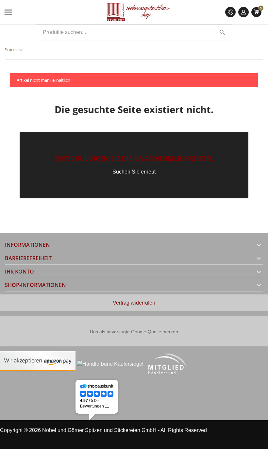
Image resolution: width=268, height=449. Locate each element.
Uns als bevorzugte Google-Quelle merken (134, 331)
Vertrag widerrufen (134, 303)
